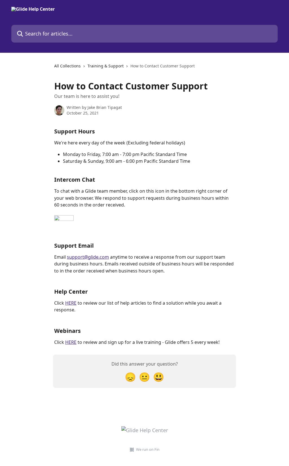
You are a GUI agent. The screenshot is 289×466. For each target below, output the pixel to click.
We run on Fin (147, 449)
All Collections (67, 66)
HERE (70, 303)
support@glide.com (88, 257)
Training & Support (105, 66)
